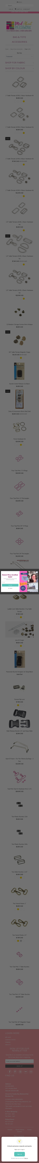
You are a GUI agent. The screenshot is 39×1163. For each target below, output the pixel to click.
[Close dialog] (37, 572)
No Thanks (10, 588)
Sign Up (10, 585)
